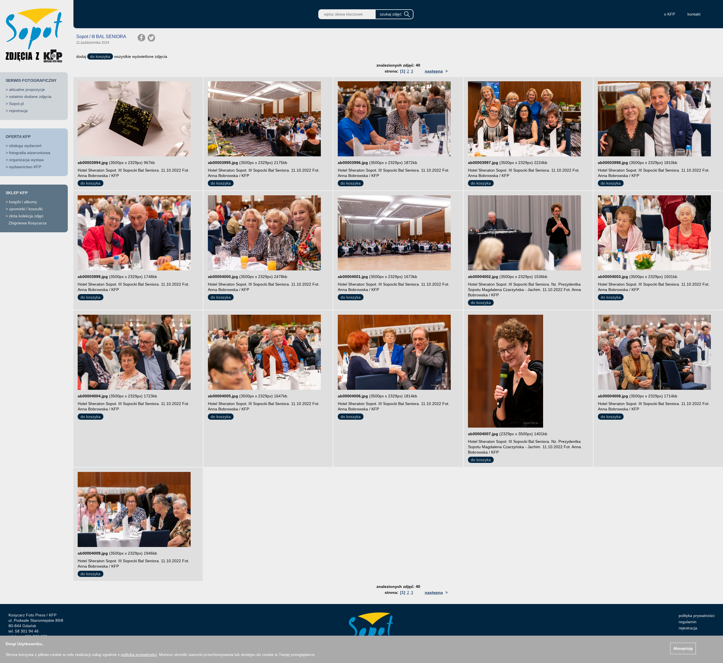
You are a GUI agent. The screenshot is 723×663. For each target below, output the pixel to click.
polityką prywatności (139, 654)
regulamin (687, 622)
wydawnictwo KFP (25, 167)
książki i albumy (23, 202)
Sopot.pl (16, 103)
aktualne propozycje (27, 89)
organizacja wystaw (26, 159)
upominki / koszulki (26, 209)
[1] (402, 71)
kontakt (693, 14)
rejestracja (18, 110)
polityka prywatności (697, 615)
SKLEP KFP (17, 193)
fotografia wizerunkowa (29, 152)
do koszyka (100, 56)
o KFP (669, 14)
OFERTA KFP (18, 136)
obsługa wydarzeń (25, 145)
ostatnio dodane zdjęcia (30, 96)
